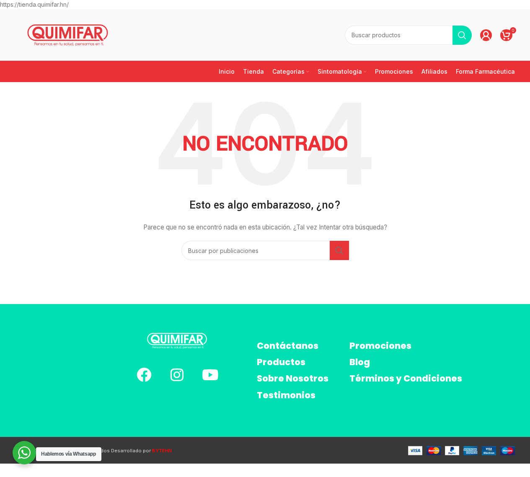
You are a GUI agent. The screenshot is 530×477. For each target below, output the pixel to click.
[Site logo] (68, 34)
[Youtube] (210, 374)
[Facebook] (144, 374)
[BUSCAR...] (462, 35)
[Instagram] (177, 374)
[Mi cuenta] (486, 35)
